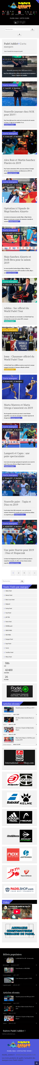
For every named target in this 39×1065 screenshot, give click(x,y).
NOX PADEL (8, 635)
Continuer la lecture (9, 124)
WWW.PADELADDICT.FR (26, 1055)
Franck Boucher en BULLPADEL (23, 968)
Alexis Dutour (17, 88)
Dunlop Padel (9, 608)
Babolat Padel (9, 595)
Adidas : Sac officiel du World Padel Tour (16, 310)
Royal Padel (8, 643)
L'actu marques (19, 59)
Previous (33, 57)
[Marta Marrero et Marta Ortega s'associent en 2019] (19, 387)
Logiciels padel (7, 985)
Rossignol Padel (9, 639)
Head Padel (8, 613)
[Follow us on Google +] (15, 22)
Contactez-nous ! (24, 1051)
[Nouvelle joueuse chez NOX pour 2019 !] (19, 93)
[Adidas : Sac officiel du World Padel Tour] (19, 290)
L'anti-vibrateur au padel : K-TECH (24, 978)
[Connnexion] (19, 34)
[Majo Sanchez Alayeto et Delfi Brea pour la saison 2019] (19, 239)
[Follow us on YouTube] (24, 22)
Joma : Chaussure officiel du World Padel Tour (19, 358)
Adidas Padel (9, 591)
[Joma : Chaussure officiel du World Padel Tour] (19, 338)
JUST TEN (8, 617)
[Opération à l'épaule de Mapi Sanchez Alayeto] (19, 190)
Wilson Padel (9, 657)
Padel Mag (14, 18)
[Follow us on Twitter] (21, 22)
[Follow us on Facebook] (18, 22)
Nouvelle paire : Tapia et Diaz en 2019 (17, 503)
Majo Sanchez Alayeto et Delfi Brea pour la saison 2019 (17, 259)
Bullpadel (8, 604)
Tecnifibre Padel (9, 652)
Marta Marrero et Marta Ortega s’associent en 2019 (18, 406)
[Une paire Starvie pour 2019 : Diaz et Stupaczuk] (19, 532)
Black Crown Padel (10, 599)
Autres (5, 724)
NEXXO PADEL (9, 630)
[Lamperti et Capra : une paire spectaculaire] (19, 435)
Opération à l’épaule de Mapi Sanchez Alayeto (17, 210)
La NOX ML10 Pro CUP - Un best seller (25, 958)
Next (35, 57)
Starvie (7, 648)
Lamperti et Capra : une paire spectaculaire (17, 455)
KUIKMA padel (9, 626)
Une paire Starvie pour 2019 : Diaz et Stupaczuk (19, 551)
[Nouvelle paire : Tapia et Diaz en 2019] (19, 483)
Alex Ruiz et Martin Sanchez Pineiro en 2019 (19, 70)
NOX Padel (6, 965)
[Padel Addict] (19, 5)
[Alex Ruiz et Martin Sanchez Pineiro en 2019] (19, 66)
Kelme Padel (9, 621)
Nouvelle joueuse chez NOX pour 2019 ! (19, 113)
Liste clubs (24, 18)
